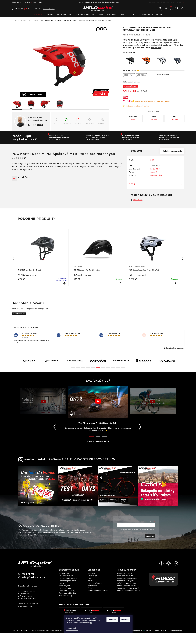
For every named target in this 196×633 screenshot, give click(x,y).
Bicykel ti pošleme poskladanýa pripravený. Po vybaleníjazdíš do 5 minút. (97, 137)
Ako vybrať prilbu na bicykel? (128, 588)
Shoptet (148, 630)
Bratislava (27, 2)
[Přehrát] (43, 401)
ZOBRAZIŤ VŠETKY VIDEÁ (96, 441)
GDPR (61, 583)
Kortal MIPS (155, 169)
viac (183, 2)
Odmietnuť (112, 619)
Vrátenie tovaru (65, 573)
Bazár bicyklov (64, 586)
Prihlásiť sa (150, 536)
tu (91, 623)
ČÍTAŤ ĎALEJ (25, 177)
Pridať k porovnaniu (173, 151)
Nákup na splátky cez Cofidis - (152, 101)
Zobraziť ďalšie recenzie (173, 348)
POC (152, 160)
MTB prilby (137, 200)
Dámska (153, 175)
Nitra (34, 2)
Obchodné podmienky (67, 581)
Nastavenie (72, 628)
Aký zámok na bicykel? (125, 581)
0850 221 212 (37, 125)
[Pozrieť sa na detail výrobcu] (102, 28)
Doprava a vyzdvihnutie (68, 578)
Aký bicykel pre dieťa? (125, 576)
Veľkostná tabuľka (163, 74)
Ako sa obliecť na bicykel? (127, 586)
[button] (73, 366)
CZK (171, 9)
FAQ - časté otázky (95, 583)
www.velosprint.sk (25, 606)
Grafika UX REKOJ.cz (160, 630)
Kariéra (91, 581)
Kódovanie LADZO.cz (177, 630)
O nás (90, 588)
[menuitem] (38, 14)
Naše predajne (16, 2)
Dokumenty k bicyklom (67, 593)
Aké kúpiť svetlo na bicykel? (127, 583)
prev (13, 258)
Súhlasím (125, 619)
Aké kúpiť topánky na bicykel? (128, 591)
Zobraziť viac (157, 48)
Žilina (40, 2)
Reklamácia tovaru (66, 576)
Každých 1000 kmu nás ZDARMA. (59, 137)
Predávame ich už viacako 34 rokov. (131, 137)
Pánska (160, 175)
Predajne (91, 573)
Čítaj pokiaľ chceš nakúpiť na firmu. (138, 106)
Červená (153, 172)
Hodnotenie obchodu (67, 588)
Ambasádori (92, 586)
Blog (89, 578)
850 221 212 (19, 9)
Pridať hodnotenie (19, 314)
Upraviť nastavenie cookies (58, 630)
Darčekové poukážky (67, 591)
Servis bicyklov (93, 576)
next (182, 258)
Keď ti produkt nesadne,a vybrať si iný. (169, 137)
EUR (171, 6)
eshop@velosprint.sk (33, 577)
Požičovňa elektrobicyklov (98, 591)
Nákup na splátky (65, 596)
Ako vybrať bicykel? (124, 573)
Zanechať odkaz (49, 9)
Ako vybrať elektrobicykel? (127, 578)
